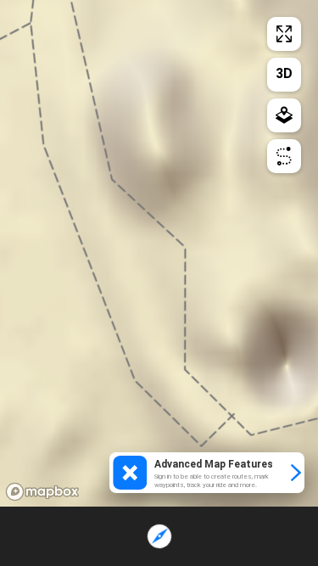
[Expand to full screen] (284, 34)
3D (284, 73)
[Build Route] (284, 156)
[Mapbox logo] (42, 492)
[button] (206, 472)
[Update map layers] (284, 115)
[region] (159, 253)
